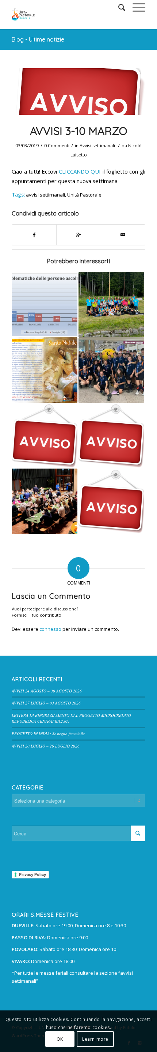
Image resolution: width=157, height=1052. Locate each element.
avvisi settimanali (45, 194)
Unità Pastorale (84, 194)
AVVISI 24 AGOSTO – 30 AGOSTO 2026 (47, 691)
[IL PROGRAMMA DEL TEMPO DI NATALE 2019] (44, 370)
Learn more (95, 1039)
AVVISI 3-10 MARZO (78, 131)
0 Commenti (56, 146)
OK (60, 1039)
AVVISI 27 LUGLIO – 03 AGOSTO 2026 (46, 703)
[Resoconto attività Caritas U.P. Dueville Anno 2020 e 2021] (44, 305)
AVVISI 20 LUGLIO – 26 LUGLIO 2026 (46, 746)
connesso (50, 629)
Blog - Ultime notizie (38, 39)
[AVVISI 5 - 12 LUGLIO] (111, 436)
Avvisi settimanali (97, 146)
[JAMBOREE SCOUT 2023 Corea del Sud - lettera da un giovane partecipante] (111, 370)
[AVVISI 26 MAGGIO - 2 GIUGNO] (44, 436)
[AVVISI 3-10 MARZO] (78, 91)
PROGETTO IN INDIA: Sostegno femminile (48, 733)
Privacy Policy (32, 874)
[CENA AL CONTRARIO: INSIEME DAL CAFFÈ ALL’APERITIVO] (44, 501)
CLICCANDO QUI (80, 171)
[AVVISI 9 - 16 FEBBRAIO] (111, 501)
